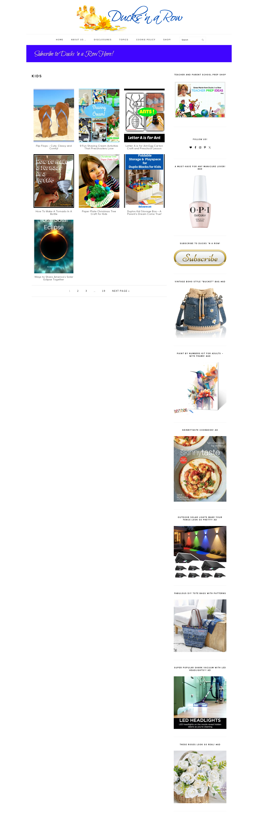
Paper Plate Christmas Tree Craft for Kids (99, 213)
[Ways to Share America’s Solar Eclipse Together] (54, 273)
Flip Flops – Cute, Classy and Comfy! (54, 147)
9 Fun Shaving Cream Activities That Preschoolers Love (99, 147)
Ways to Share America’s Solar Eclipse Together (53, 278)
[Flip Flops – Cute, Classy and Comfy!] (54, 142)
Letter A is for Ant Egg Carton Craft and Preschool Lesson (144, 147)
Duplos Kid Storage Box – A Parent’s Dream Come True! (144, 213)
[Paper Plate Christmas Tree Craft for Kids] (99, 207)
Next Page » (121, 290)
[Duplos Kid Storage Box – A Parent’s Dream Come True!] (144, 207)
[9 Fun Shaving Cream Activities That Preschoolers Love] (99, 142)
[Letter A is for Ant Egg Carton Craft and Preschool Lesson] (144, 142)
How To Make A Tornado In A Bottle (54, 213)
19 (103, 290)
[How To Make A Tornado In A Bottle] (54, 207)
